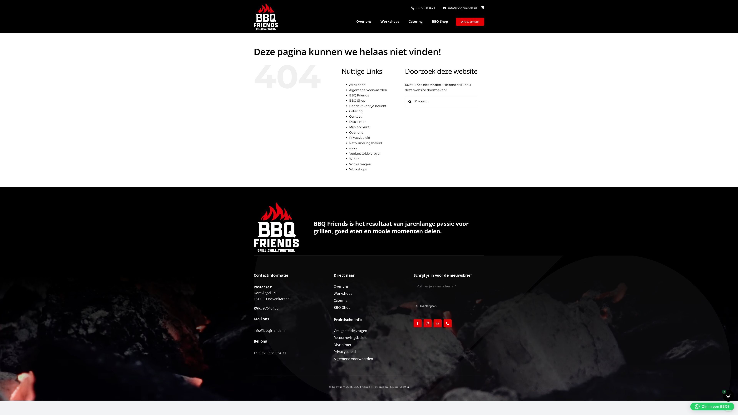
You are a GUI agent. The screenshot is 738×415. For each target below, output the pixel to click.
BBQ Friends (359, 95)
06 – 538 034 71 (273, 352)
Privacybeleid (359, 137)
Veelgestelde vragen (365, 153)
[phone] (448, 323)
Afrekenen (357, 85)
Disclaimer (357, 122)
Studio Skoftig (399, 386)
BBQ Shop (357, 100)
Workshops (358, 169)
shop (353, 148)
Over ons (356, 132)
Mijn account (359, 127)
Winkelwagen (360, 164)
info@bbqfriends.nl (270, 330)
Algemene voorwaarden (368, 90)
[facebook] (418, 323)
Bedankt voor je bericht (368, 106)
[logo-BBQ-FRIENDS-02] (266, 4)
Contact (355, 116)
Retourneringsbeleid (365, 143)
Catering (356, 111)
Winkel (354, 159)
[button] (712, 406)
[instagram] (428, 323)
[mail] (438, 323)
